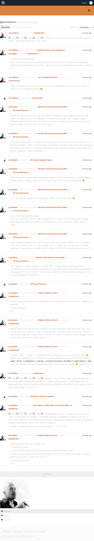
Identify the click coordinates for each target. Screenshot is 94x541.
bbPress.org (18, 531)
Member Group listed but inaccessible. (52, 107)
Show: (73, 27)
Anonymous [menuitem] (91, 3)
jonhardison (13, 107)
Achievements (32, 54)
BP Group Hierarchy (20, 110)
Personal (5, 27)
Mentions (16, 27)
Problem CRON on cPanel (47, 293)
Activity (7, 511)
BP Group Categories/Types (41, 160)
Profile (6, 515)
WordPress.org (7, 531)
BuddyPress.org (4, 10)
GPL (3, 536)
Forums (7, 520)
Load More (47, 474)
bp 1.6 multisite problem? (48, 77)
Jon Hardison (14, 33)
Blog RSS (43, 531)
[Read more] (61, 426)
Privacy (18, 536)
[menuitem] (3, 3)
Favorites (27, 27)
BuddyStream (39, 33)
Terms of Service (28, 536)
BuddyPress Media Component (42, 396)
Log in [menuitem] (84, 3)
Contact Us (11, 536)
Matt (36, 531)
